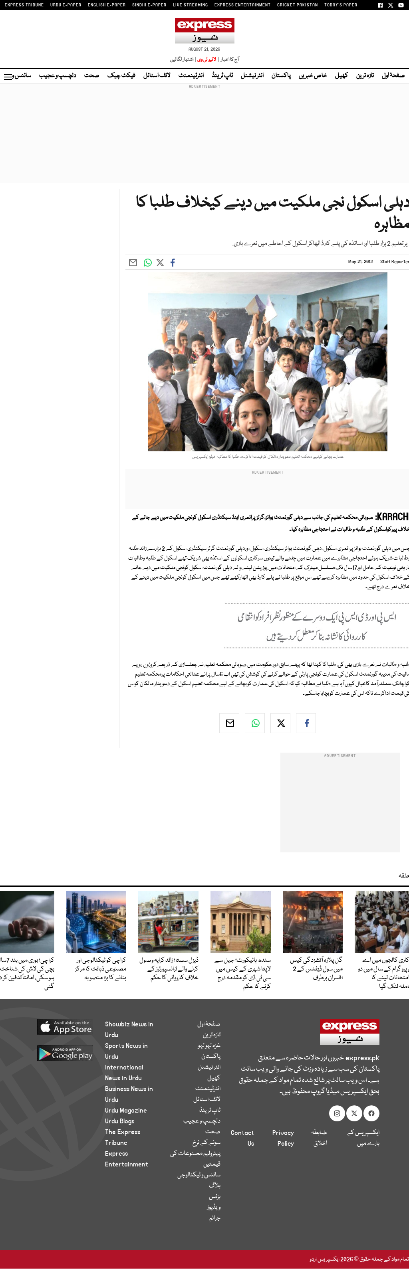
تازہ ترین (365, 76)
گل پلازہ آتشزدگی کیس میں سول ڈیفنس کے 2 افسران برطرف (316, 969)
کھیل (341, 76)
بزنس (214, 1197)
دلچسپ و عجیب (57, 76)
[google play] (61, 1052)
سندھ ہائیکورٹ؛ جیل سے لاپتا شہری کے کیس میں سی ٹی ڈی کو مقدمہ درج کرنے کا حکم (242, 974)
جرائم (214, 1218)
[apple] (61, 1026)
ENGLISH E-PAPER (107, 5)
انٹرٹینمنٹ (191, 76)
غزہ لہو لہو (209, 1046)
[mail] (229, 723)
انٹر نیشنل (252, 76)
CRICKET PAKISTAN (297, 5)
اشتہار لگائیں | (183, 59)
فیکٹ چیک (121, 76)
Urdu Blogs (119, 1121)
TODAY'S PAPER (340, 5)
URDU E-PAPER (65, 5)
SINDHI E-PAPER (149, 5)
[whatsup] (255, 723)
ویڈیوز (213, 1207)
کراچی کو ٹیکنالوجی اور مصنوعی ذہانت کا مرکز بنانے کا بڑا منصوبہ (100, 969)
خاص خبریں (313, 76)
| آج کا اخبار (228, 59)
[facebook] (306, 723)
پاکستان (281, 76)
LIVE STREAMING (190, 5)
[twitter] (280, 723)
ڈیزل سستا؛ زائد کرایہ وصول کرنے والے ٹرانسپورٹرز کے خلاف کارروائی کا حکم (169, 969)
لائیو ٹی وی (206, 59)
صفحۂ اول (393, 76)
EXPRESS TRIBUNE (24, 5)
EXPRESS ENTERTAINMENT (242, 5)
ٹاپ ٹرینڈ (222, 76)
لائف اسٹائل (157, 76)
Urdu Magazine (126, 1110)
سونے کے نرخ (206, 1143)
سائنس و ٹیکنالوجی (198, 1175)
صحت (91, 76)
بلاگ (214, 1186)
